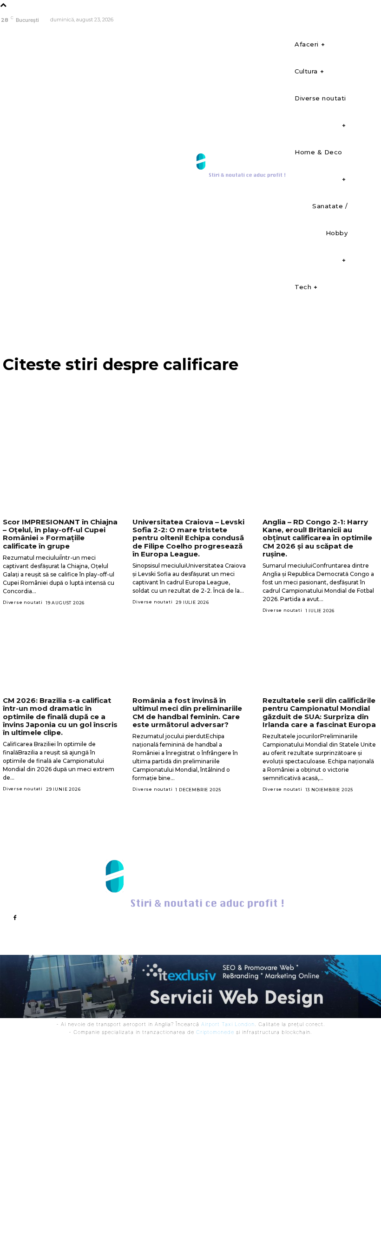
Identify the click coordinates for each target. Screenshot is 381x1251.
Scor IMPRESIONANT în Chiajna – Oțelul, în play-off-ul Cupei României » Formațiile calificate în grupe (60, 533)
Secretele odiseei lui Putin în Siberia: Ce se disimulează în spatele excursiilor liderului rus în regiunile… (153, 1141)
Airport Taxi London (228, 1024)
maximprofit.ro (208, 1231)
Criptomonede (215, 1032)
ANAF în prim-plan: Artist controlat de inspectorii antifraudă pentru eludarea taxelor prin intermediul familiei (265, 1149)
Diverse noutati (23, 602)
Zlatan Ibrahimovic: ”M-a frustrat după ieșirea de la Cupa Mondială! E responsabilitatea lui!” (256, 1064)
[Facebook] (373, 20)
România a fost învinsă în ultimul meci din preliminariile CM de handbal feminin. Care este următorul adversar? (187, 712)
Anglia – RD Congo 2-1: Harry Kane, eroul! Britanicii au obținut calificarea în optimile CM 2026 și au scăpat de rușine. (317, 537)
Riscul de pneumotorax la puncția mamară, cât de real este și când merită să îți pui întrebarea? (150, 1106)
